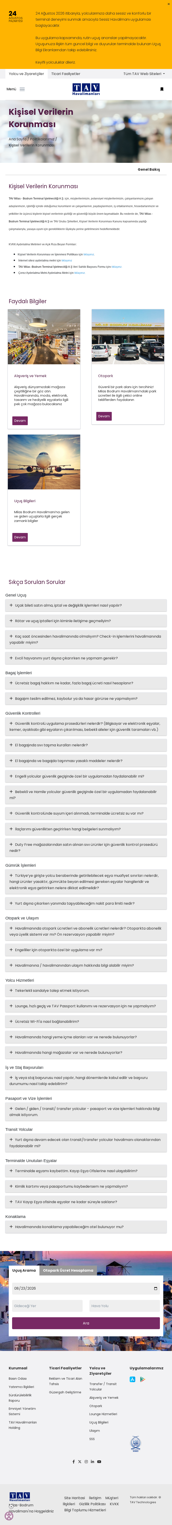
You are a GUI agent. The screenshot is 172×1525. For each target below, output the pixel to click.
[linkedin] (92, 1462)
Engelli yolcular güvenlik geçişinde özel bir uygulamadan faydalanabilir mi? (79, 776)
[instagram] (86, 1462)
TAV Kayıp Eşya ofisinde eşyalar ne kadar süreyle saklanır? (66, 1202)
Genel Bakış (149, 169)
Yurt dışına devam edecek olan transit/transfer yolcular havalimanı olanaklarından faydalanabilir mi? (85, 1142)
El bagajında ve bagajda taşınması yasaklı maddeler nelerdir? (69, 760)
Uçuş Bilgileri (98, 1422)
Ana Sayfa (17, 139)
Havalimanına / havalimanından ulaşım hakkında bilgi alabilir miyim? (74, 965)
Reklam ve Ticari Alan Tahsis (65, 1381)
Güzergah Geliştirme (65, 1392)
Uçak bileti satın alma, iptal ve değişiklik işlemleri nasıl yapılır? (68, 605)
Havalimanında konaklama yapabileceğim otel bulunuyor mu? (69, 1226)
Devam (20, 420)
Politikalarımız (42, 139)
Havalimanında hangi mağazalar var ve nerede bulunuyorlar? (68, 1052)
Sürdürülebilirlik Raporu (20, 1398)
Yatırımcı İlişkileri (21, 1387)
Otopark (95, 1406)
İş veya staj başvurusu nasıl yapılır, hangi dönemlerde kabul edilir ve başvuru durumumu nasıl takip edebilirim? (78, 1080)
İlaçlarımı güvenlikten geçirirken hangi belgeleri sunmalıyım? (68, 829)
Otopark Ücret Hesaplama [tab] (68, 1270)
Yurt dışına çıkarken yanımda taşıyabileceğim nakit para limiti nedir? (75, 903)
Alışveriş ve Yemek (103, 1397)
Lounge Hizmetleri (103, 1414)
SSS (92, 1439)
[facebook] (73, 1462)
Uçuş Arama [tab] (24, 1270)
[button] (169, 4)
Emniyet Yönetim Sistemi (22, 1411)
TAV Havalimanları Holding (23, 1425)
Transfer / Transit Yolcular (103, 1387)
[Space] (86, 89)
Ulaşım (94, 1430)
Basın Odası (18, 1378)
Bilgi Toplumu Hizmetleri (85, 1510)
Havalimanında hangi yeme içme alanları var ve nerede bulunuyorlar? (76, 1037)
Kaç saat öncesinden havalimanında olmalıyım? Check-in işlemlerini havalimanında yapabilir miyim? (85, 639)
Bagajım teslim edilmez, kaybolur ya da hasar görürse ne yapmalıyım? (76, 698)
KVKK (114, 1504)
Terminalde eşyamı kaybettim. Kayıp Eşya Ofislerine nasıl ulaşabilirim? (76, 1171)
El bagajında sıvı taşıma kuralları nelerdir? (51, 745)
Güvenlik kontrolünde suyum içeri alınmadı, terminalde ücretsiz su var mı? (79, 813)
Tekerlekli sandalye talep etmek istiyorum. (52, 990)
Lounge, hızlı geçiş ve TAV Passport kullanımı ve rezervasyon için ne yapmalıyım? (85, 1006)
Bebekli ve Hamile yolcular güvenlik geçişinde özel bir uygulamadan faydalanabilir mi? (83, 794)
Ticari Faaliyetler (65, 73)
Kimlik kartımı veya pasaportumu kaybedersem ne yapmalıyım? (71, 1186)
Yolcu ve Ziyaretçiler (26, 73)
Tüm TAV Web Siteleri (142, 73)
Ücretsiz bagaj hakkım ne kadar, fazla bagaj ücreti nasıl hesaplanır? (74, 683)
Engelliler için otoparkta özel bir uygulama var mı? (58, 950)
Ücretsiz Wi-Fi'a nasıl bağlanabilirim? (47, 1021)
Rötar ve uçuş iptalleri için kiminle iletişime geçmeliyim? (63, 620)
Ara (86, 1323)
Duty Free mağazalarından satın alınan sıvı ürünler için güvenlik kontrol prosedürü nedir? (83, 847)
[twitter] (79, 1462)
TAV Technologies (143, 1502)
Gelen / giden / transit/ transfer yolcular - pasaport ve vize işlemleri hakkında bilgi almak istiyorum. (84, 1111)
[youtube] (98, 1462)
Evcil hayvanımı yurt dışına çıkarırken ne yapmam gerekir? (66, 658)
